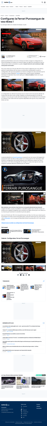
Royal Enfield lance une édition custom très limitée (14, 333)
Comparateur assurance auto (7, 412)
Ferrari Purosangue (17, 157)
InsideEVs (30, 6)
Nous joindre (39, 408)
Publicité (38, 406)
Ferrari (6, 15)
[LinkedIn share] (23, 275)
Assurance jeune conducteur (7, 409)
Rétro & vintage (10, 331)
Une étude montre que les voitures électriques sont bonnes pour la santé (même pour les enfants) (22, 342)
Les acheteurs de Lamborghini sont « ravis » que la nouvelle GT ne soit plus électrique (21, 326)
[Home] (8, 2)
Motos (8, 335)
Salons (25, 6)
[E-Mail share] (29, 275)
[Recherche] (42, 2)
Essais (7, 6)
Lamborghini (7, 218)
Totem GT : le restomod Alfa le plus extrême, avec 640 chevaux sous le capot (19, 330)
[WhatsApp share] (26, 275)
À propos (38, 404)
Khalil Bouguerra (11, 56)
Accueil (2, 15)
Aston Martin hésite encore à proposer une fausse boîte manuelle (17, 350)
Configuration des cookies (28, 422)
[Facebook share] (18, 275)
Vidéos (17, 6)
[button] (3, 268)
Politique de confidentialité (9, 422)
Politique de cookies (18, 422)
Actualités (3, 6)
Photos (21, 6)
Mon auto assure (4, 410)
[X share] (20, 275)
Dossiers (11, 6)
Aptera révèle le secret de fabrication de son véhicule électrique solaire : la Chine (20, 346)
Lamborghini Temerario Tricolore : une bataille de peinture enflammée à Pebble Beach (22, 337)
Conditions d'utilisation (38, 422)
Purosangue (11, 15)
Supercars (9, 327)
